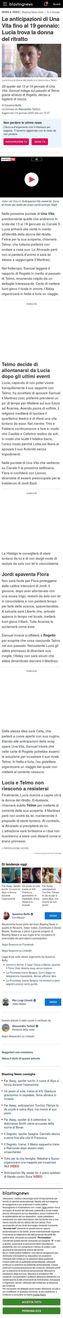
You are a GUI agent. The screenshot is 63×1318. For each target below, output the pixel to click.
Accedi (56, 4)
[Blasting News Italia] (21, 4)
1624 (44, 1207)
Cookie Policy (39, 1294)
